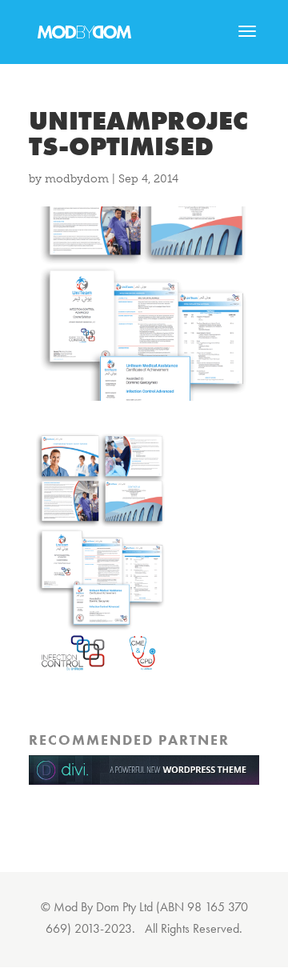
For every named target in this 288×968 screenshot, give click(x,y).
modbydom (77, 179)
